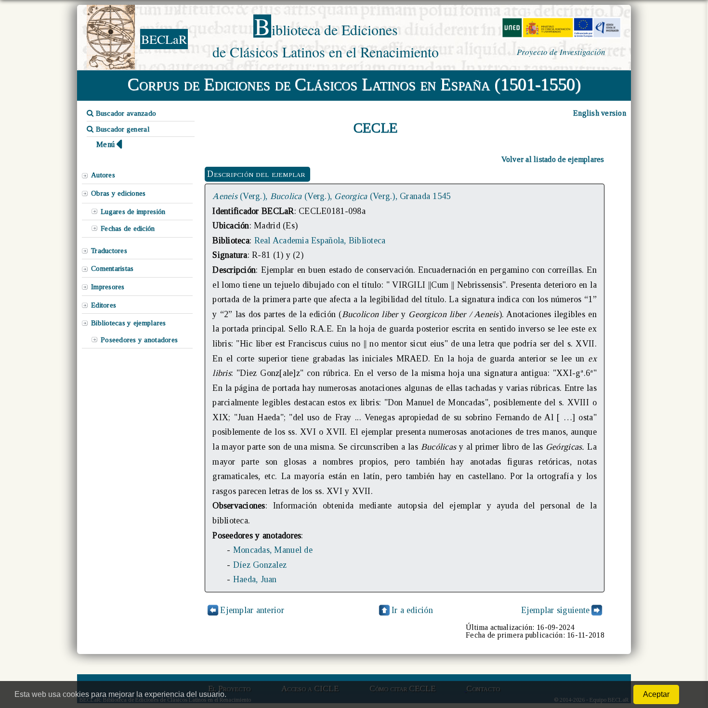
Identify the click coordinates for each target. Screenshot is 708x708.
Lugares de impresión (133, 211)
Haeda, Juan (255, 579)
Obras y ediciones (118, 193)
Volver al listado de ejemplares (552, 159)
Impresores (108, 287)
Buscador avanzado (124, 113)
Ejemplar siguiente (555, 610)
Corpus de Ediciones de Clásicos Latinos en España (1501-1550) (354, 84)
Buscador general (121, 129)
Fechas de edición (128, 228)
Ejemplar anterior (252, 610)
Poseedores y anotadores (139, 340)
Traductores (109, 250)
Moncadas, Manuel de (273, 550)
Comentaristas (112, 268)
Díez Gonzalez (260, 565)
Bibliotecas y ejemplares (128, 323)
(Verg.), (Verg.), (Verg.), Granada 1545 (331, 196)
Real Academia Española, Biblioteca (320, 240)
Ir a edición (412, 610)
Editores (103, 305)
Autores (103, 175)
